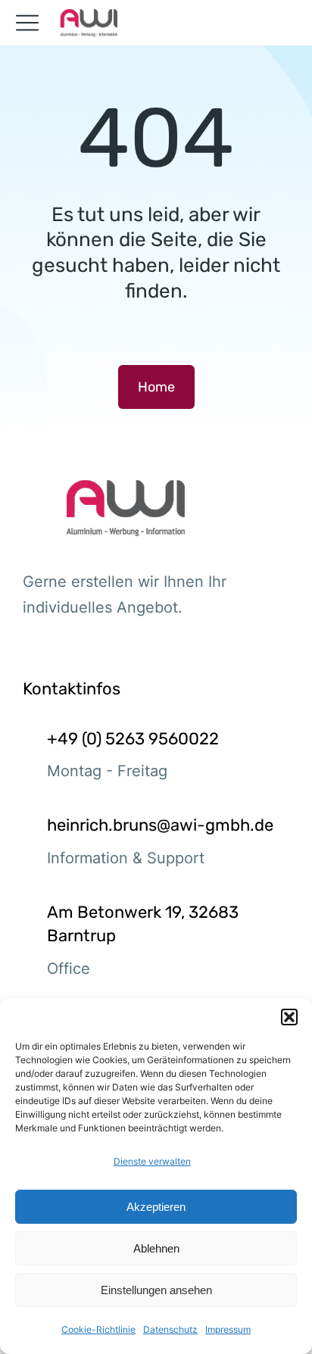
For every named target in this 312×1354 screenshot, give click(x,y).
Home (156, 387)
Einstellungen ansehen (156, 1290)
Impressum (228, 1329)
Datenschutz (170, 1329)
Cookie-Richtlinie (98, 1329)
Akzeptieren (156, 1206)
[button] (289, 1017)
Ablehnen (156, 1248)
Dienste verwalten (152, 1161)
